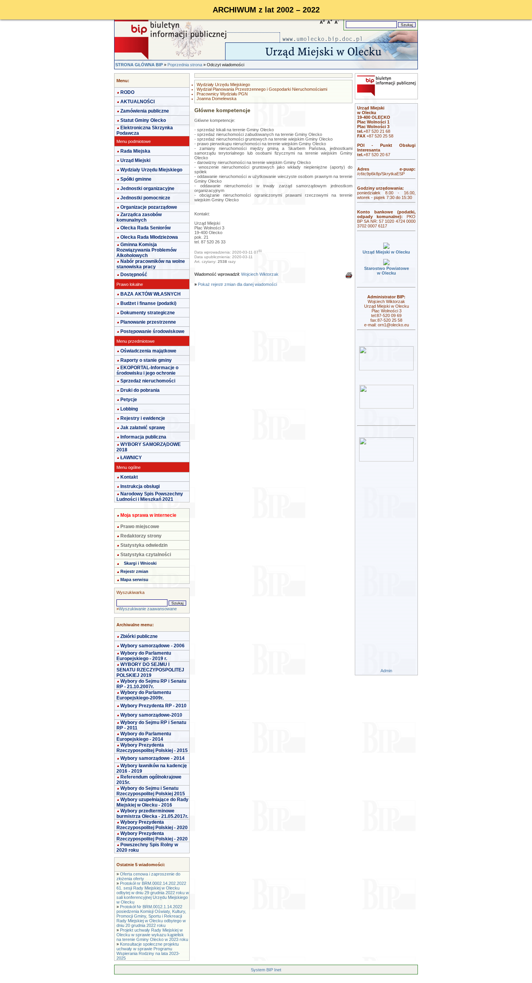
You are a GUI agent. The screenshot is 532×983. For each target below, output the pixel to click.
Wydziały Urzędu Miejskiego (151, 170)
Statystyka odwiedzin (143, 545)
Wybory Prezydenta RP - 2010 (153, 705)
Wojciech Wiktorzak (259, 274)
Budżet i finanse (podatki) (148, 303)
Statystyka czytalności (145, 554)
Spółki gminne (135, 179)
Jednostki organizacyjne (147, 188)
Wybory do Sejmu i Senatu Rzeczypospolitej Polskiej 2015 (150, 791)
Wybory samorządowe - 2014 (152, 758)
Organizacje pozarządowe (148, 207)
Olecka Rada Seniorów (145, 228)
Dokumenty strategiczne (147, 312)
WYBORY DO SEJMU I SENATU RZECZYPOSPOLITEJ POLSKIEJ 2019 (150, 670)
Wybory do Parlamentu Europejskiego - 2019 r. (143, 655)
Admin (386, 670)
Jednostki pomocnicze (145, 198)
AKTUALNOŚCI (137, 101)
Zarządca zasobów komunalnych (139, 217)
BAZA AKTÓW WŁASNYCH (150, 294)
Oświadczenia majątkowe (148, 351)
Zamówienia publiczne (144, 111)
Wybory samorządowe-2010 (151, 715)
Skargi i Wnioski (140, 563)
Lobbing (129, 409)
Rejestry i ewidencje (142, 418)
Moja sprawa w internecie (148, 515)
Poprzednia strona (184, 64)
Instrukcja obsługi (140, 486)
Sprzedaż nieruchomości (147, 381)
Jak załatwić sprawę (142, 427)
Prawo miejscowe (139, 526)
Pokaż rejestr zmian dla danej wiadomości (237, 284)
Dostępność (133, 274)
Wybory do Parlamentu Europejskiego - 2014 (143, 736)
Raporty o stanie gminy (146, 360)
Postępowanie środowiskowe (152, 331)
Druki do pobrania (140, 390)
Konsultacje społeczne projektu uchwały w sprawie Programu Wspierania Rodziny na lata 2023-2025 (148, 951)
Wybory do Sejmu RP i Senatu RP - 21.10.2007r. (151, 683)
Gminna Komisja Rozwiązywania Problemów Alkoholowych (146, 250)
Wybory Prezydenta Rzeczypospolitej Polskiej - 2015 (152, 747)
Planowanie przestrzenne (148, 322)
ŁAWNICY (131, 457)
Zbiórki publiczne (139, 636)
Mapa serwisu (134, 579)
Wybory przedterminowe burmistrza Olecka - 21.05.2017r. (152, 813)
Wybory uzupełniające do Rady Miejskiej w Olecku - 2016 (152, 802)
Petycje (128, 399)
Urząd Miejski (135, 160)
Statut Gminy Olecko (143, 120)
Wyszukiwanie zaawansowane (148, 608)
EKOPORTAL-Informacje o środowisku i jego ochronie (147, 370)
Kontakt (129, 477)
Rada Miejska (135, 151)
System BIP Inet (266, 969)
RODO (127, 92)
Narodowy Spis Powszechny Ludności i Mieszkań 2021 (149, 496)
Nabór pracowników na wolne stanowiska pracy (150, 264)
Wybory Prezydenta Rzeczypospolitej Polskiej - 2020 (152, 824)
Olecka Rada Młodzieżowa (149, 237)
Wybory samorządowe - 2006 (152, 645)
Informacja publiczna (143, 437)
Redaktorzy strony (141, 536)
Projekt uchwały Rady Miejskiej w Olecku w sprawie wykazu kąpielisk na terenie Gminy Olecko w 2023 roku (152, 935)
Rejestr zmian (134, 571)
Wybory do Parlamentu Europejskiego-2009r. (143, 695)
